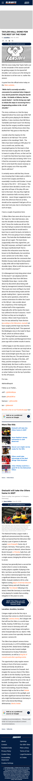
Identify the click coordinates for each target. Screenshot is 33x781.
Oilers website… (9, 85)
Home (3, 477)
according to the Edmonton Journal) (14, 323)
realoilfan (7, 37)
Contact (4, 744)
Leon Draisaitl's (12, 544)
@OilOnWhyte (11, 392)
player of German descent (22, 583)
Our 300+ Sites (25, 744)
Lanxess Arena (13, 619)
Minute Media (10, 767)
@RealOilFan (10, 397)
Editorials (9, 729)
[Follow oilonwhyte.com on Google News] (28, 416)
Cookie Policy (6, 754)
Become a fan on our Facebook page (14, 410)
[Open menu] (3, 3)
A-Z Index (23, 757)
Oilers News (10, 477)
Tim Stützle (13, 588)
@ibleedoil (9, 405)
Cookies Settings (7, 763)
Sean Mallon (8, 501)
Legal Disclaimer (26, 754)
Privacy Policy (6, 751)
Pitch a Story (24, 748)
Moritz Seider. (16, 703)
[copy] (12, 41)
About (3, 741)
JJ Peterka (16, 552)
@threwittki (13, 401)
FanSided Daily (6, 748)
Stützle (26, 690)
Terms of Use (24, 751)
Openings (23, 741)
